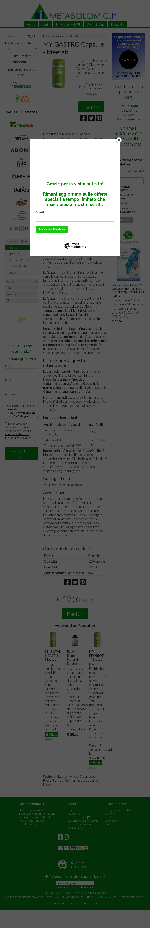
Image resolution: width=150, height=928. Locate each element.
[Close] (119, 140)
